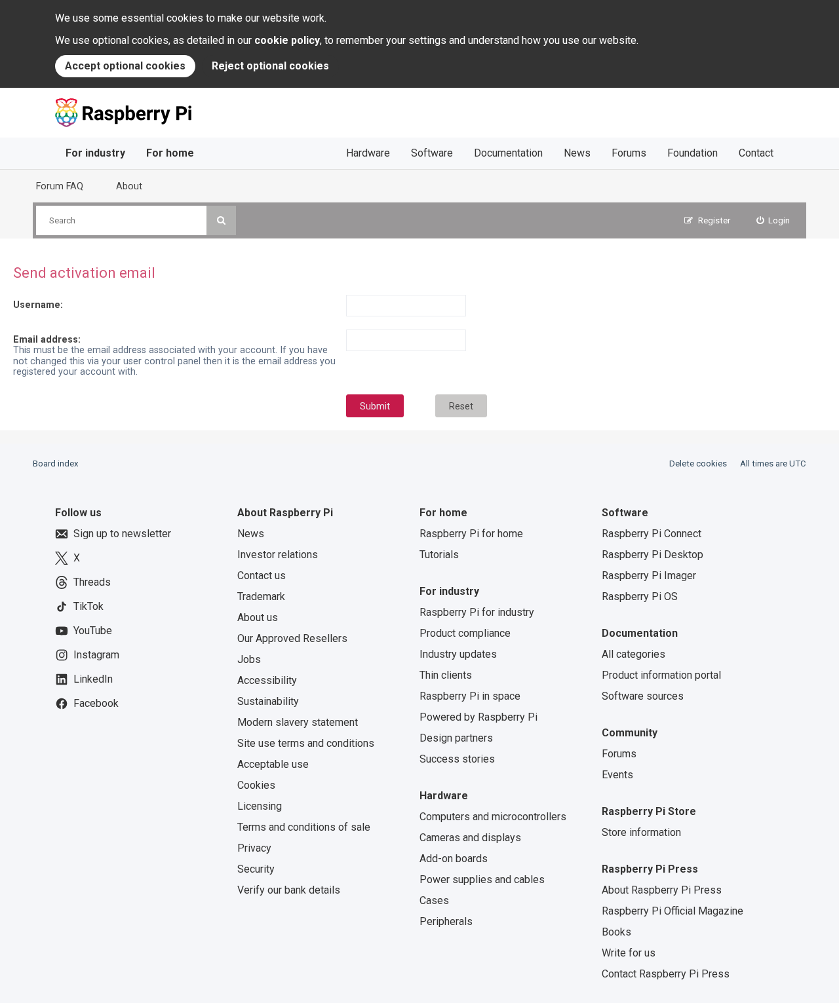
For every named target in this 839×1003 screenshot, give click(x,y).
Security (256, 869)
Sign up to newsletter (122, 533)
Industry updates (458, 654)
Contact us (261, 575)
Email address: (47, 339)
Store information (641, 832)
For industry (95, 153)
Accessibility (267, 680)
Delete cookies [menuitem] (698, 463)
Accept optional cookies (125, 66)
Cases (434, 900)
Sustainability (268, 701)
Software (432, 153)
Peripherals (446, 921)
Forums (629, 153)
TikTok (88, 606)
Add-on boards (454, 858)
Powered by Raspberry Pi (478, 717)
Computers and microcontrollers (493, 816)
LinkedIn (93, 679)
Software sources (643, 696)
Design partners (456, 738)
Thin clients (446, 675)
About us (257, 617)
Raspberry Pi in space (470, 696)
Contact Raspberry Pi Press (666, 974)
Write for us (628, 953)
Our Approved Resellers (292, 638)
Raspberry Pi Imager (649, 575)
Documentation (508, 153)
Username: (38, 304)
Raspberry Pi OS (640, 596)
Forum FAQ (59, 186)
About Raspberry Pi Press (662, 890)
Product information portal (661, 675)
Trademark (261, 596)
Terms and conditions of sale (303, 827)
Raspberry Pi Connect (651, 533)
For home (170, 153)
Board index (56, 463)
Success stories (457, 759)
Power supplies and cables (482, 879)
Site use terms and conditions (305, 743)
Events (617, 774)
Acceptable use (273, 764)
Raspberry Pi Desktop (652, 554)
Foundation (692, 153)
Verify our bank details (288, 890)
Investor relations (277, 554)
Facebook (96, 703)
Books (616, 932)
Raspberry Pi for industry (477, 612)
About (129, 186)
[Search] (221, 220)
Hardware (368, 153)
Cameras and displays (470, 837)
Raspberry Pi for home (471, 533)
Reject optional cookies (270, 66)
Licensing (259, 806)
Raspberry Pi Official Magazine (672, 911)
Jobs (249, 659)
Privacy (254, 848)
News (577, 153)
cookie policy (287, 40)
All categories (633, 654)
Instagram (96, 655)
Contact (756, 153)
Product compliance (465, 633)
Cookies (256, 785)
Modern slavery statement (297, 722)
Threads (92, 582)
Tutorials (439, 554)
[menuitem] (773, 220)
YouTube (92, 630)
